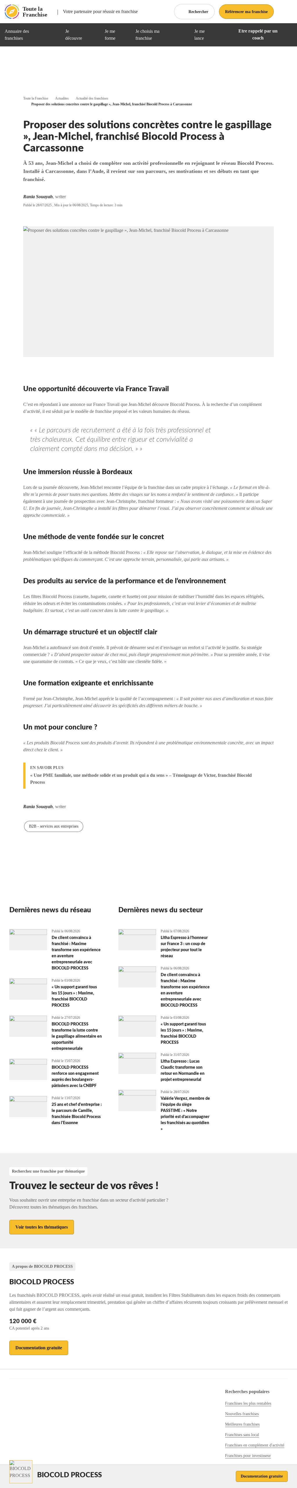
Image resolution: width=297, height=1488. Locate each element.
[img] (54, 34)
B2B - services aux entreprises (53, 826)
